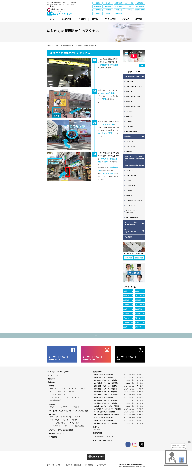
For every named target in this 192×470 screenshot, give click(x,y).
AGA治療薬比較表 (132, 217)
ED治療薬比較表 (131, 131)
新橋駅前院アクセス (69, 45)
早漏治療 (127, 136)
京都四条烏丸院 (139, 10)
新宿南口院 (119, 3)
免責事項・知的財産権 (73, 465)
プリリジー (129, 141)
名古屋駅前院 (140, 6)
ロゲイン (129, 195)
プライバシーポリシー (54, 465)
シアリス (129, 101)
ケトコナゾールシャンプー (59, 426)
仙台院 (108, 3)
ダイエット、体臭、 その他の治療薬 (131, 223)
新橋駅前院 (97, 6)
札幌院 (98, 3)
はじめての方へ (53, 375)
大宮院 (129, 6)
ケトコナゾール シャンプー (131, 211)
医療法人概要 (97, 433)
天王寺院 (129, 10)
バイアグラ (129, 81)
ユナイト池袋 (129, 3)
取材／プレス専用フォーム (102, 440)
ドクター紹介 (99, 436)
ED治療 (51, 386)
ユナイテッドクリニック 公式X (126, 358)
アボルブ (129, 190)
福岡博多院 (119, 13)
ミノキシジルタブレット (134, 200)
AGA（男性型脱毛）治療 (133, 165)
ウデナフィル (130, 116)
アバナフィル (130, 111)
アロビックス (130, 205)
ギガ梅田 (108, 10)
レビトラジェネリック (133, 96)
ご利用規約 (89, 465)
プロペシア (129, 170)
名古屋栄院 (97, 10)
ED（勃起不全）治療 (131, 76)
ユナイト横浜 (119, 6)
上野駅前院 (140, 3)
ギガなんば (119, 10)
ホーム (49, 45)
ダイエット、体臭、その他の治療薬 (61, 430)
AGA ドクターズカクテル (133, 158)
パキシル (129, 151)
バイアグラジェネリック (134, 86)
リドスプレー (130, 146)
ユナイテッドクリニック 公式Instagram (92, 358)
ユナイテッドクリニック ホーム (59, 372)
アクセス (57, 45)
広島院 (108, 13)
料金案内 (51, 379)
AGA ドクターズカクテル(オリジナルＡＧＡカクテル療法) (68, 411)
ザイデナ (129, 121)
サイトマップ (101, 465)
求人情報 (110, 436)
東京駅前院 (108, 6)
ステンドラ (129, 126)
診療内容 (51, 382)
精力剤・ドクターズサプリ (58, 433)
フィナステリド (131, 175)
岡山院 (98, 13)
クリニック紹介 (129, 374)
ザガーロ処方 (130, 185)
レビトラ (129, 91)
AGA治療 (52, 414)
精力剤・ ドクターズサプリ (130, 231)
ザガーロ (129, 180)
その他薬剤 (53, 437)
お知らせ (97, 429)
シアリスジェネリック (133, 106)
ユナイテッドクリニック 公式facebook (58, 358)
